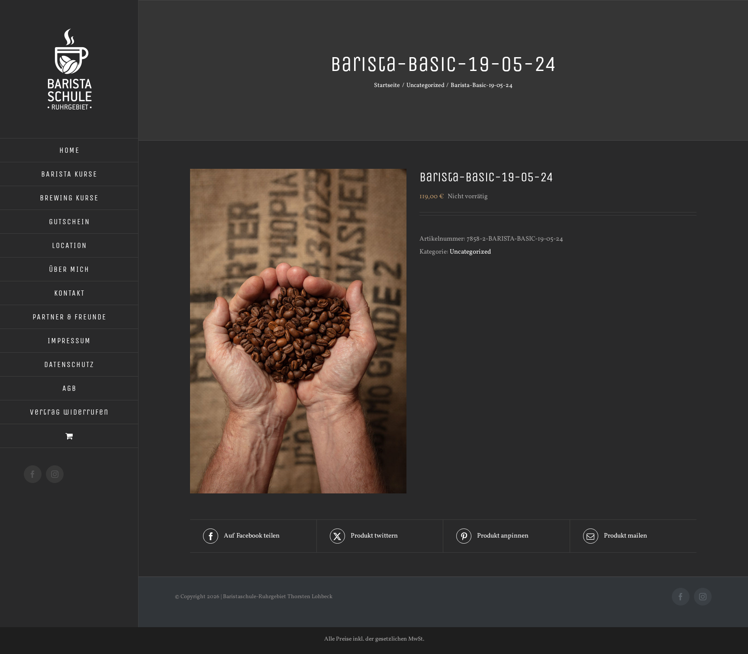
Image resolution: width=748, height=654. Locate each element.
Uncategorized (470, 252)
